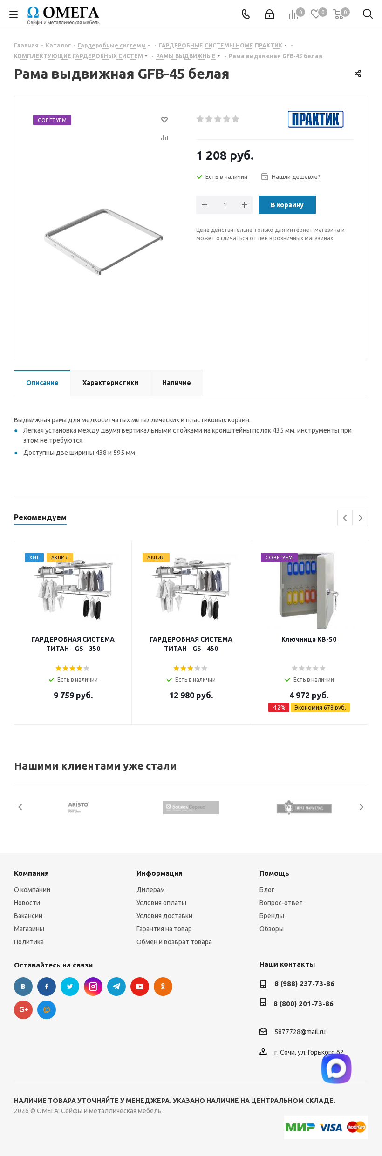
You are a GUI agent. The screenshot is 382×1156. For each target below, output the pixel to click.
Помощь (274, 873)
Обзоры (271, 929)
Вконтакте (23, 986)
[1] (200, 119)
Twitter (70, 986)
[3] (218, 119)
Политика (29, 942)
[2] (209, 119)
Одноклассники (163, 986)
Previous (345, 518)
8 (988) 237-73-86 (304, 983)
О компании (32, 889)
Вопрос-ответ (281, 902)
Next (360, 518)
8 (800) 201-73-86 (303, 1003)
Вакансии (28, 915)
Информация (159, 873)
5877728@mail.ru (300, 1031)
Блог (266, 889)
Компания (31, 873)
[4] (227, 119)
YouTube (139, 986)
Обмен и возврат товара (174, 942)
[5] (236, 119)
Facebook (46, 986)
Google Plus (23, 1010)
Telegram (116, 986)
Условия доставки (164, 915)
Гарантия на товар (164, 929)
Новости (27, 902)
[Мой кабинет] (269, 14)
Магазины (29, 929)
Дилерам (150, 889)
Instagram (93, 986)
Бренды (271, 915)
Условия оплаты (161, 902)
